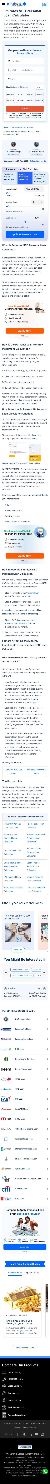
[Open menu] (3, 4)
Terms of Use (36, 117)
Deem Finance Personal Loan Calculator (33, 866)
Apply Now (18, 950)
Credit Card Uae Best (20, 970)
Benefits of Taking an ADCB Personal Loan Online (37, 996)
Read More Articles (25, 1347)
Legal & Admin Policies (38, 1423)
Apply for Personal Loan (25, 234)
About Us (7, 1423)
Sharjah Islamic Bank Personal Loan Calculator (36, 838)
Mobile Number (27, 70)
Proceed (25, 108)
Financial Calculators (17, 1415)
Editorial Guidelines (29, 1428)
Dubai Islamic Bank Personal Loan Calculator (12, 866)
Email (14, 79)
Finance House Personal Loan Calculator (10, 838)
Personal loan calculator (16, 623)
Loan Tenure (11, 218)
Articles (25, 1423)
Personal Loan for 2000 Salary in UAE (17, 917)
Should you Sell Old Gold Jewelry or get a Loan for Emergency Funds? (19, 1322)
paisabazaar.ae (17, 1476)
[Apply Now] (45, 4)
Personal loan (33, 593)
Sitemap (17, 1428)
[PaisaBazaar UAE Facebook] (18, 1434)
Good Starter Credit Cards (22, 975)
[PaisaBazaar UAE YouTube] (36, 1434)
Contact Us (16, 1423)
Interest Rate (11, 202)
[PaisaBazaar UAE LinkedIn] (30, 1434)
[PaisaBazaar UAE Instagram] (42, 1434)
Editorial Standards (38, 161)
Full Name (16, 61)
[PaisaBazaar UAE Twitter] (24, 1434)
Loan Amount (11, 189)
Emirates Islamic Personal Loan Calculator (34, 852)
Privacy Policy (21, 117)
